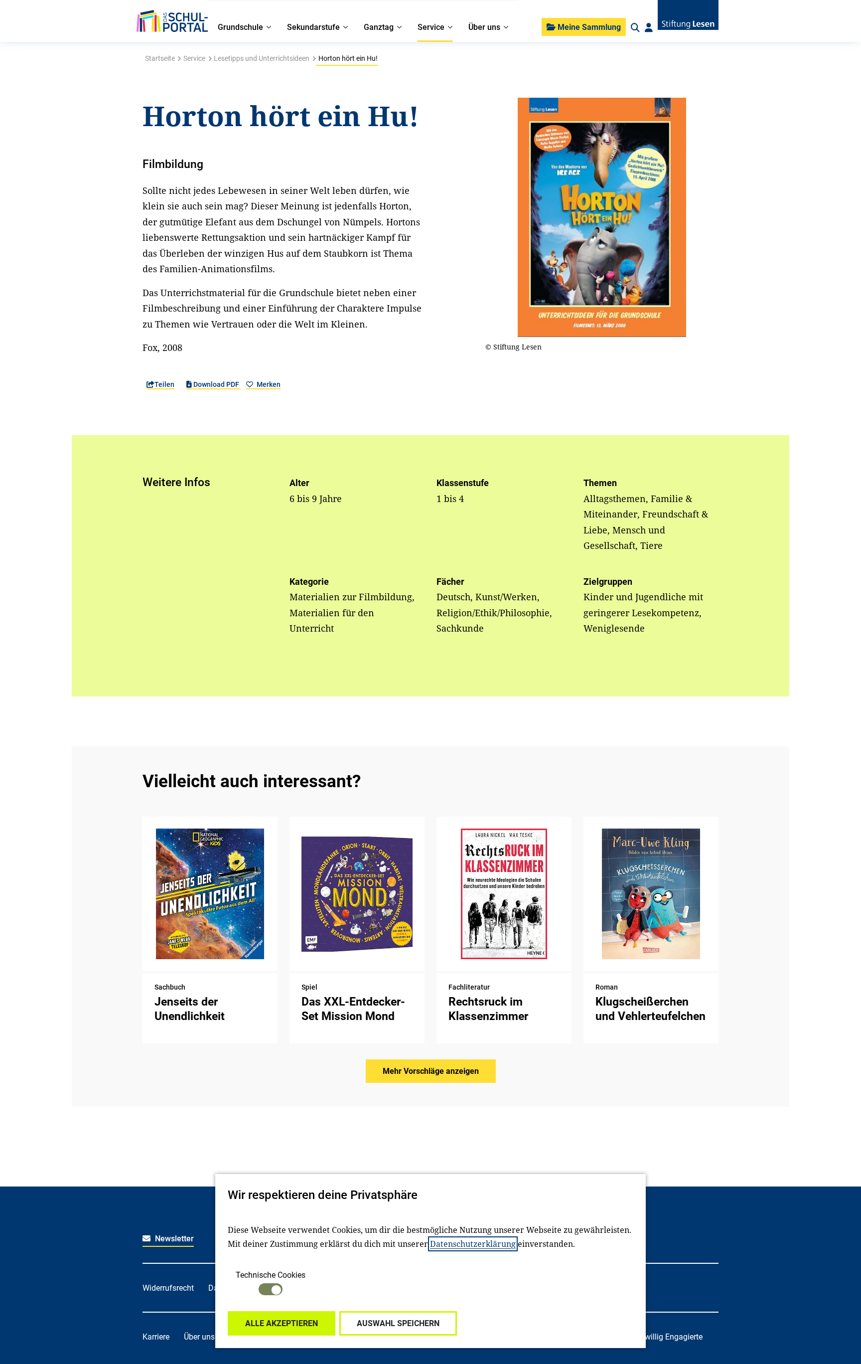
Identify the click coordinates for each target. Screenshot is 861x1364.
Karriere (156, 1337)
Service (194, 58)
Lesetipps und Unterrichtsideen (261, 58)
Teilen (164, 384)
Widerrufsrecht (168, 1288)
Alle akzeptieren (281, 1323)
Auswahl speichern (398, 1323)
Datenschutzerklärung (473, 1243)
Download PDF (216, 384)
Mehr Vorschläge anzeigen (431, 1071)
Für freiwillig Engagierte (661, 1337)
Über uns (199, 1337)
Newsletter (173, 1238)
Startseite (160, 58)
